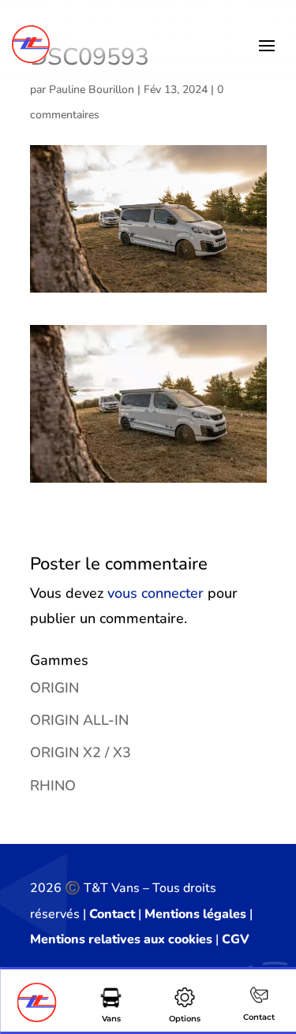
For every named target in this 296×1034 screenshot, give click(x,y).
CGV (235, 939)
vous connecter (155, 593)
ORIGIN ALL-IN (79, 720)
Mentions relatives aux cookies (121, 939)
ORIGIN (54, 687)
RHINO (53, 785)
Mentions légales (195, 914)
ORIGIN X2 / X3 (80, 752)
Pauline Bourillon (91, 89)
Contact (112, 914)
